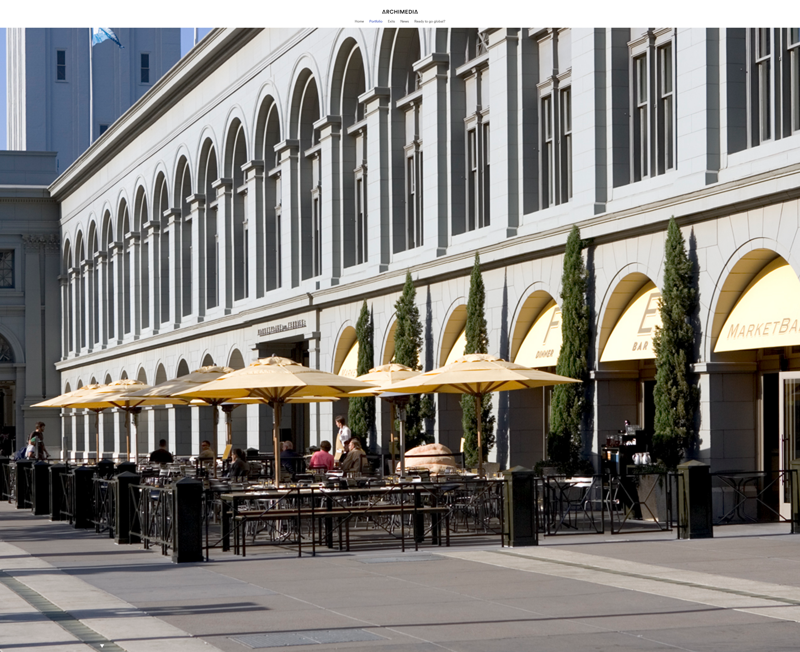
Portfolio (375, 21)
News (404, 21)
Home (359, 21)
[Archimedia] (400, 2)
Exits (391, 21)
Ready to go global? (429, 21)
